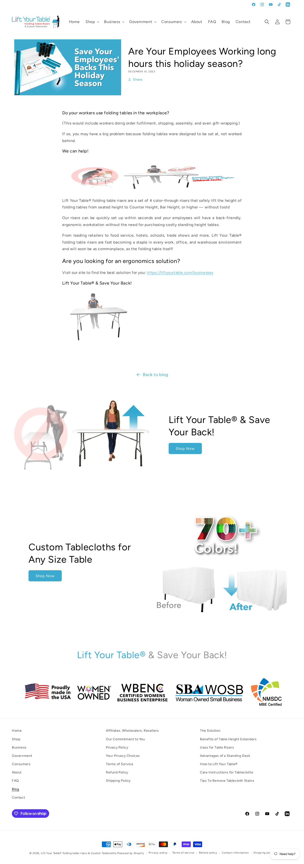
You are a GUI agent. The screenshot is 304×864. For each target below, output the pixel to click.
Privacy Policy (117, 747)
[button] (92, 22)
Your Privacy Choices (123, 756)
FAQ (15, 781)
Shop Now (185, 448)
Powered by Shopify (130, 853)
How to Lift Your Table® (219, 764)
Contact (18, 797)
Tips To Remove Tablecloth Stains (227, 781)
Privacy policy (158, 852)
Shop (16, 739)
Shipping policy (264, 852)
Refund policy (208, 852)
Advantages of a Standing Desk (225, 756)
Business (19, 747)
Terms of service (183, 852)
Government (22, 756)
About (17, 772)
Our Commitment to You (125, 739)
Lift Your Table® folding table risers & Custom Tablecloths (79, 853)
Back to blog (155, 374)
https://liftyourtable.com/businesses (180, 272)
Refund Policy (117, 772)
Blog (15, 789)
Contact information (235, 852)
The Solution (210, 731)
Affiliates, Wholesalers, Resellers (132, 731)
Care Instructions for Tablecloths (226, 772)
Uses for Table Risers (217, 747)
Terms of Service (119, 764)
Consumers (21, 764)
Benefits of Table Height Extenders (228, 739)
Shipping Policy (118, 781)
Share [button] (137, 80)
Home (17, 731)
